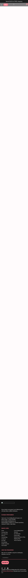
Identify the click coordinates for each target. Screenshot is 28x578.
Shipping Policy (17, 538)
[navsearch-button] (24, 4)
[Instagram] (2, 568)
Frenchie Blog (4, 537)
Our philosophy (17, 533)
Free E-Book (4, 545)
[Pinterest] (7, 568)
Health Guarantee (5, 543)
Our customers (4, 533)
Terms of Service (17, 540)
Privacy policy (17, 535)
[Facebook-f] (5, 568)
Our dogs (3, 540)
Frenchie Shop (4, 532)
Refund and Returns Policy (19, 537)
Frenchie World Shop (8, 571)
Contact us (3, 538)
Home (2, 530)
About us (3, 535)
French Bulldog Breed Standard (18, 531)
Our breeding (4, 542)
